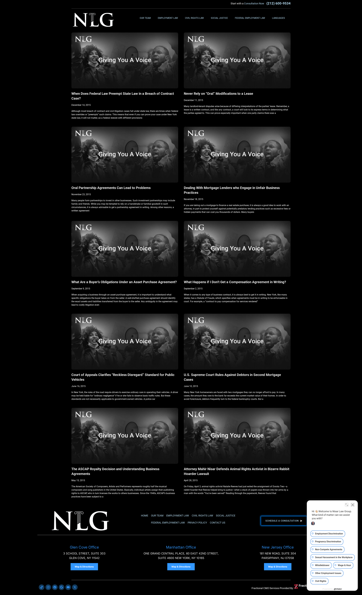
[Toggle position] (346, 504)
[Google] (61, 587)
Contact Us (217, 522)
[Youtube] (68, 587)
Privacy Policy (197, 522)
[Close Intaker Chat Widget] (352, 504)
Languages (278, 18)
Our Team (145, 18)
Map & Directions (84, 566)
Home (144, 515)
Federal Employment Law (250, 18)
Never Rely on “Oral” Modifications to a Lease (218, 94)
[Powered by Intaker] (338, 589)
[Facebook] (55, 587)
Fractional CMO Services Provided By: (273, 588)
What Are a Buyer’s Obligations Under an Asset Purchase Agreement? (124, 282)
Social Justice (219, 18)
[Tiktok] (41, 587)
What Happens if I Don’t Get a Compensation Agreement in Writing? (235, 282)
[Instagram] (48, 587)
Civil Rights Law (194, 18)
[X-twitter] (75, 587)
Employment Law (168, 18)
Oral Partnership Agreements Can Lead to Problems (111, 188)
